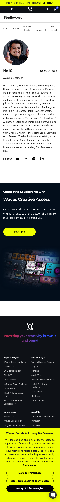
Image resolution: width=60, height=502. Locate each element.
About (5, 28)
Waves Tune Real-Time (15, 362)
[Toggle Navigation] (5, 9)
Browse (15, 28)
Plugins (34, 366)
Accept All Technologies (30, 488)
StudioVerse (37, 375)
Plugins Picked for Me (14, 425)
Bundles (35, 371)
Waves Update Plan (13, 421)
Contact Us (36, 421)
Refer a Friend (38, 400)
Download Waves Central (43, 380)
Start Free (19, 231)
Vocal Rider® (10, 380)
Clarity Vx (8, 375)
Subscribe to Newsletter (42, 416)
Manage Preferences (30, 472)
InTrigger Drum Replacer (15, 384)
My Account (9, 416)
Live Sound (36, 391)
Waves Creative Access (42, 362)
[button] (53, 495)
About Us (35, 425)
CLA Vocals (9, 388)
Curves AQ (9, 366)
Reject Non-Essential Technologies (30, 480)
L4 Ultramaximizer (12, 371)
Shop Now (48, 3)
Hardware (35, 396)
